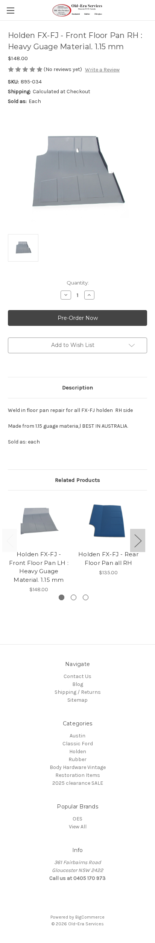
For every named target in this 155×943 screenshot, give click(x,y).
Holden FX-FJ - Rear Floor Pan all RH (108, 558)
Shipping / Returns (78, 692)
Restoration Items (77, 775)
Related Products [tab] (77, 480)
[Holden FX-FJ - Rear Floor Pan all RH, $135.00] (108, 522)
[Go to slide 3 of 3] (85, 597)
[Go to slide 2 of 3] (73, 597)
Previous (9, 540)
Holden (77, 751)
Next (137, 540)
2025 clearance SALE (77, 783)
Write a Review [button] (102, 70)
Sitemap (77, 700)
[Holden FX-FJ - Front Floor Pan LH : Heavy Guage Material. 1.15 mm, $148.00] (38, 522)
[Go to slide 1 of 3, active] (61, 597)
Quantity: (78, 283)
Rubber (77, 759)
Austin (77, 736)
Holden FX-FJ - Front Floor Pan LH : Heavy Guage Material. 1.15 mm (38, 567)
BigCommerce (90, 917)
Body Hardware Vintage (78, 767)
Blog (77, 684)
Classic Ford (77, 743)
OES (77, 819)
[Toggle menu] (10, 10)
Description (77, 387)
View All (78, 826)
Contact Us (77, 676)
